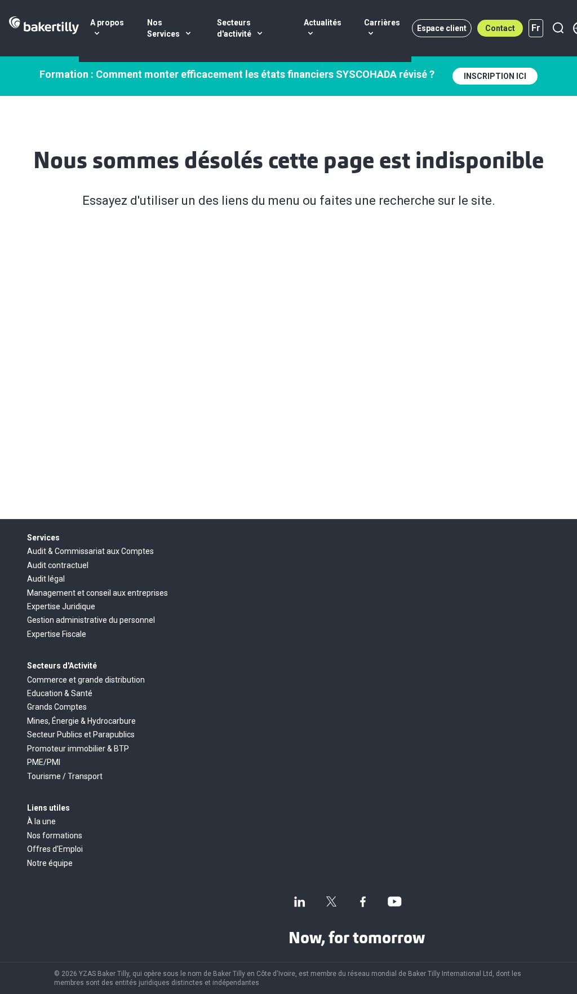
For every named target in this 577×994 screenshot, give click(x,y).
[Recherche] (558, 28)
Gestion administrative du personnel (91, 619)
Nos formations (54, 835)
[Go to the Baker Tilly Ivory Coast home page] (44, 28)
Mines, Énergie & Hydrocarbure (81, 720)
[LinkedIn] (299, 901)
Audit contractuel (57, 565)
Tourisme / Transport (65, 776)
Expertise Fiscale (56, 634)
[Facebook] (363, 901)
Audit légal (46, 578)
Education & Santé (59, 693)
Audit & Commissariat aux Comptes (90, 551)
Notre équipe (50, 863)
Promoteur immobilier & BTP (78, 748)
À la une (41, 821)
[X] (331, 901)
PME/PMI (43, 762)
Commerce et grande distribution (86, 679)
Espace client (442, 28)
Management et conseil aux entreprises (97, 592)
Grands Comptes (57, 706)
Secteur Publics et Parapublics (81, 734)
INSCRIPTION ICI (495, 76)
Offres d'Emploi (55, 849)
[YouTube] (394, 901)
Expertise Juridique (61, 606)
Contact (500, 28)
